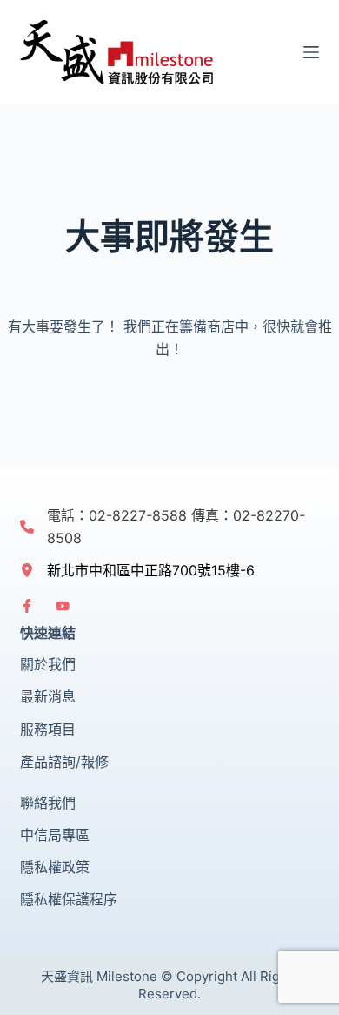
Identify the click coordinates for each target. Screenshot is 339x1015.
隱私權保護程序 (68, 899)
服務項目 (48, 729)
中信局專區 (55, 835)
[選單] (311, 52)
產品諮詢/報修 (64, 761)
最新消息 (48, 696)
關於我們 (48, 664)
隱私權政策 (55, 867)
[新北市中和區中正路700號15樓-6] (137, 570)
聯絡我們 (48, 802)
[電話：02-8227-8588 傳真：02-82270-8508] (169, 527)
